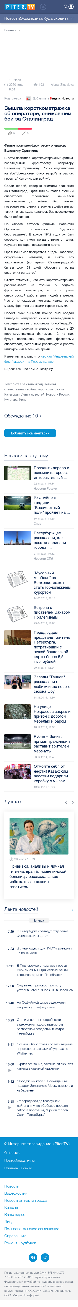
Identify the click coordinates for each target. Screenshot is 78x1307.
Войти (71, 6)
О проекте (12, 1152)
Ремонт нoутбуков (20, 1243)
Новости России (57, 394)
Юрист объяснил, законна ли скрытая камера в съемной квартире (45, 1056)
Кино (22, 400)
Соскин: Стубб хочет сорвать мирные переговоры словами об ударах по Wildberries (45, 1038)
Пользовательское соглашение (31, 1229)
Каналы (11, 1208)
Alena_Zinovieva (62, 85)
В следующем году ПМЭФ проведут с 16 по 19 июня (45, 940)
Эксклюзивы (32, 18)
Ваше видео (14, 1215)
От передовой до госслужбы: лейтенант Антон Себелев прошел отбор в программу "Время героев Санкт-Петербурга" (42, 1097)
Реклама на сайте (18, 1168)
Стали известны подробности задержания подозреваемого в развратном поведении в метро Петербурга (40, 1016)
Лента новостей (32, 394)
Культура (11, 400)
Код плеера (12, 98)
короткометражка (50, 389)
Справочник (15, 1236)
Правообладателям (19, 1160)
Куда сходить (56, 18)
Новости (12, 18)
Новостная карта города (25, 1200)
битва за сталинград (28, 384)
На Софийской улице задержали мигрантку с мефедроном (41, 994)
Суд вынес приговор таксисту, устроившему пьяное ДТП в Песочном (45, 977)
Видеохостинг (16, 1193)
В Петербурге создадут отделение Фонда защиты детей (42, 923)
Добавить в (53, 98)
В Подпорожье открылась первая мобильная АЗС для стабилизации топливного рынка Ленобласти (42, 959)
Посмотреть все (22, 421)
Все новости (71, 900)
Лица (8, 1222)
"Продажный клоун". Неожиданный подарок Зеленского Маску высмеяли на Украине (45, 1075)
